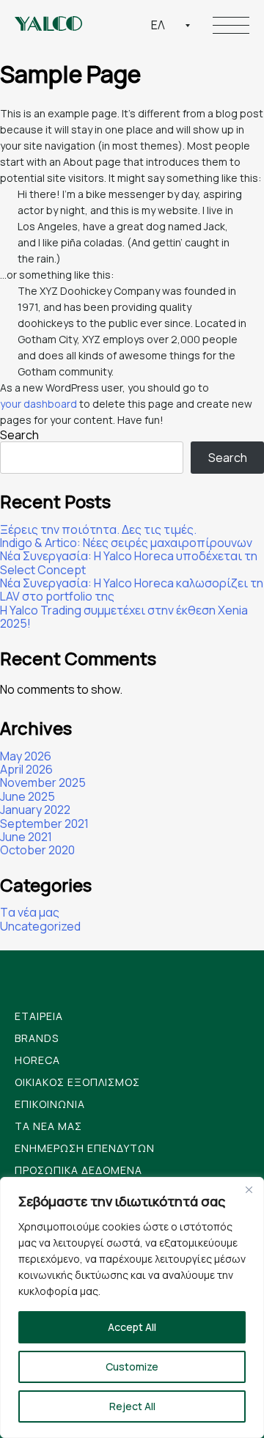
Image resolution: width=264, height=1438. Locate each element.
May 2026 (25, 756)
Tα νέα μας (29, 912)
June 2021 (26, 836)
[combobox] (171, 25)
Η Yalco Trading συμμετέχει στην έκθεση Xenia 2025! (124, 617)
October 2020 (37, 849)
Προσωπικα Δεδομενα (78, 1170)
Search (19, 435)
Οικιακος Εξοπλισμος (77, 1082)
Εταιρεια (39, 1016)
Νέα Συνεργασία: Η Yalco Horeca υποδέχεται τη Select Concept (128, 562)
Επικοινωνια (50, 1104)
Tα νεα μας (48, 1126)
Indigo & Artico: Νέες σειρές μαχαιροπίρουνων (126, 542)
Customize (132, 1366)
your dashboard (38, 404)
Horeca (37, 1060)
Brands (37, 1038)
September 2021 (44, 823)
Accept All (132, 1327)
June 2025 (27, 796)
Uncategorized (40, 926)
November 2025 (43, 782)
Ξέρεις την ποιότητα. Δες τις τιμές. (98, 529)
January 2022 (35, 809)
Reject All (132, 1406)
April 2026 (26, 769)
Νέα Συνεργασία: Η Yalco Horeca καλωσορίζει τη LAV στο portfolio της (131, 590)
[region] (132, 1307)
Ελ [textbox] (158, 25)
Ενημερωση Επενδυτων (85, 1148)
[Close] (248, 1189)
